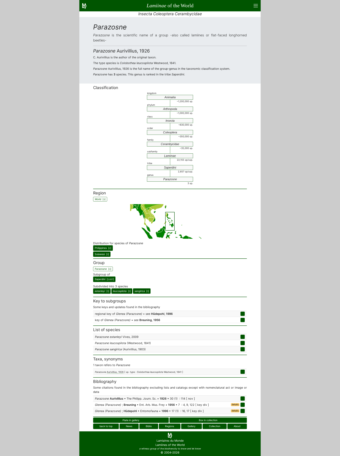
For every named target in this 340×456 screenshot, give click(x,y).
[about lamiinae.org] (86, 5)
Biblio (149, 426)
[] (104, 279)
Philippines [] (103, 248)
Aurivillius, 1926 (115, 372)
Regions (169, 426)
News (129, 426)
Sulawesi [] (102, 254)
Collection (214, 426)
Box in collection (208, 420)
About (237, 426)
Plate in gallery (131, 420)
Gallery (192, 426)
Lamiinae (170, 155)
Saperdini (170, 167)
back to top (106, 426)
